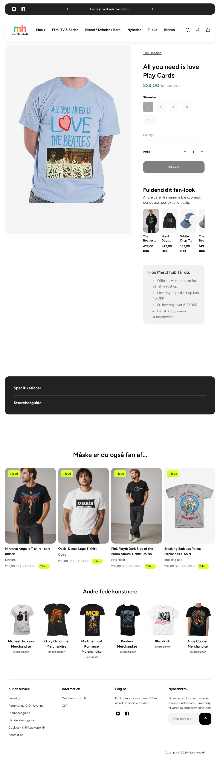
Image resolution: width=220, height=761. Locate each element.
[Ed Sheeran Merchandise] (163, 635)
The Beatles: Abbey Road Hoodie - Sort (149, 238)
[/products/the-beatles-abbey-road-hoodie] (151, 221)
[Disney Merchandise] (127, 633)
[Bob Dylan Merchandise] (57, 635)
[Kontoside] (198, 30)
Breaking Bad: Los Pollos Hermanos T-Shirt (182, 551)
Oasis (62, 554)
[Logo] (20, 30)
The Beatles (152, 53)
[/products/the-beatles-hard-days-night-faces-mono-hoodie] (170, 221)
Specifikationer (27, 388)
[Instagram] (14, 9)
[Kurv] (208, 30)
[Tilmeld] (205, 719)
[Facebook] (23, 9)
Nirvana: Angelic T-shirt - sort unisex (27, 551)
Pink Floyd (118, 560)
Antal (146, 151)
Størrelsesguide (27, 402)
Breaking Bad (173, 560)
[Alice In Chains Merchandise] (21, 635)
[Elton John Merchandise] (198, 635)
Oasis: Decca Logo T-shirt (77, 549)
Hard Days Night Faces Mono (166, 238)
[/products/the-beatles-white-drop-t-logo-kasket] (188, 221)
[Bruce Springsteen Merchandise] (92, 635)
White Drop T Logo (185, 238)
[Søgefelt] (187, 30)
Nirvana (10, 560)
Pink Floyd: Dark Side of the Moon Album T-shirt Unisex (132, 551)
